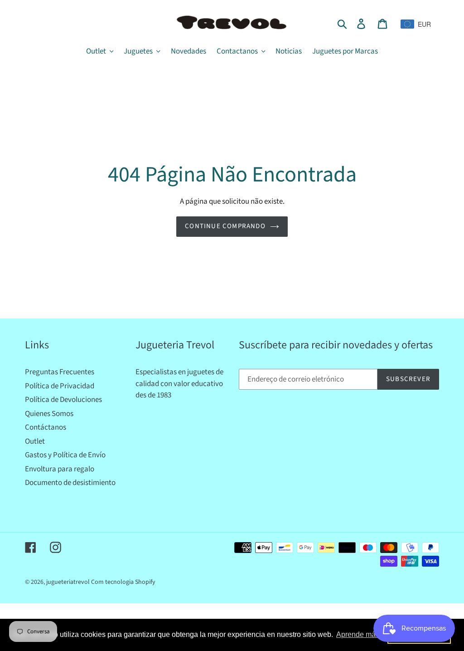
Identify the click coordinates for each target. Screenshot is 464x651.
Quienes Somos (49, 413)
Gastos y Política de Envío (65, 455)
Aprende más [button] (357, 634)
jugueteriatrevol (68, 582)
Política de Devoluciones (63, 399)
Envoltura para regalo (59, 469)
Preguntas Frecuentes (59, 372)
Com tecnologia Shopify (123, 582)
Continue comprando (225, 226)
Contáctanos (45, 427)
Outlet (35, 441)
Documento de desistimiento (70, 482)
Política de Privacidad (59, 386)
